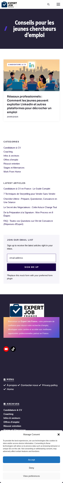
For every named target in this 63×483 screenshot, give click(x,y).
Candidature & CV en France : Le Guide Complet (27, 188)
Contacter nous (29, 385)
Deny (31, 468)
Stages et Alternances (14, 167)
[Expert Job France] (9, 4)
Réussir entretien (12, 163)
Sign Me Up (31, 267)
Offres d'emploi (11, 159)
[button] (58, 434)
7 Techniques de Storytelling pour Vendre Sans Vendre (29, 194)
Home (10, 389)
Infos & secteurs (11, 155)
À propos (12, 385)
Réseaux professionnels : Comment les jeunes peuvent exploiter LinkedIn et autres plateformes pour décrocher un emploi (29, 104)
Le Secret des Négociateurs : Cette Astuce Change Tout (30, 207)
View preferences (31, 476)
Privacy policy (50, 385)
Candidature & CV (17, 64)
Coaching (8, 151)
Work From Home (12, 171)
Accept (31, 459)
